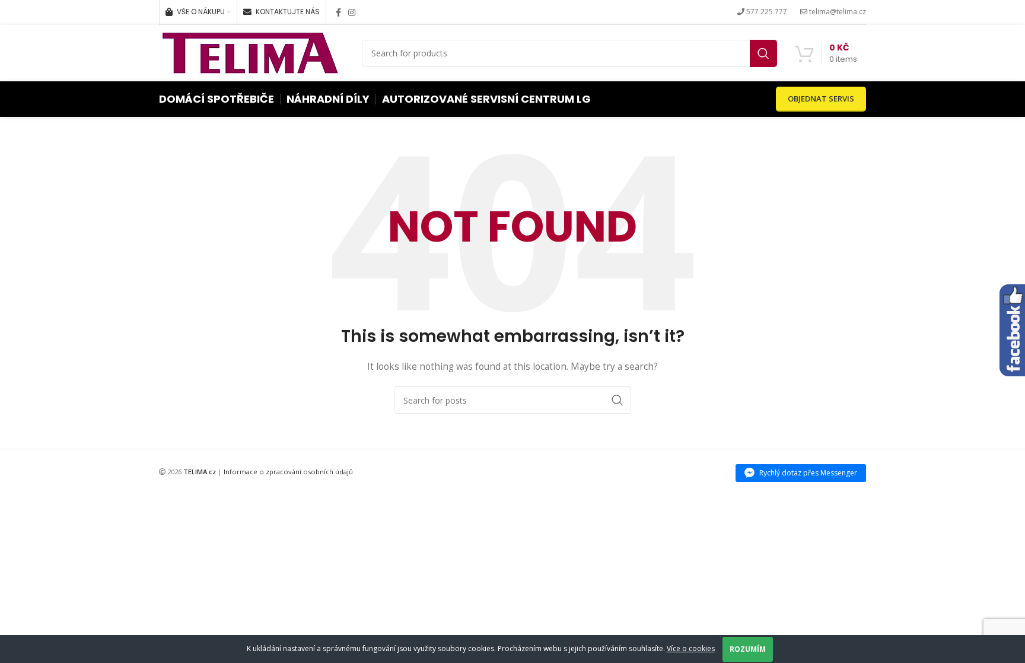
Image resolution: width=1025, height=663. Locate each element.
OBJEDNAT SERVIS (821, 98)
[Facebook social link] (338, 12)
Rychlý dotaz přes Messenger (808, 473)
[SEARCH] (763, 53)
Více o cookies (691, 648)
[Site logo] (250, 52)
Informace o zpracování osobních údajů (288, 471)
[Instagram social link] (352, 12)
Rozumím (748, 649)
